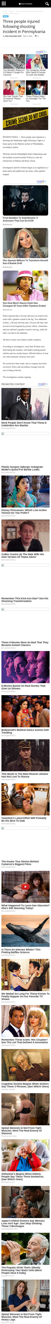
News (11, 11)
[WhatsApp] (25, 43)
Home (5, 11)
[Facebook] (5, 43)
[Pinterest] (19, 43)
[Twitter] (12, 43)
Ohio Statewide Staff (13, 36)
